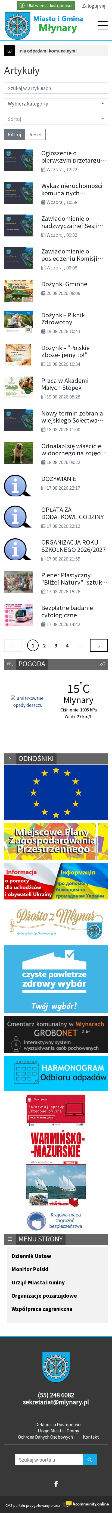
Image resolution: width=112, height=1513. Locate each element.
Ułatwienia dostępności (49, 5)
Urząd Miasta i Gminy (38, 1282)
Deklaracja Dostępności (58, 1424)
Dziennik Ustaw (31, 1256)
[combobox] (56, 119)
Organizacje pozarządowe (44, 1296)
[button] (103, 664)
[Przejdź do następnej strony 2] (99, 645)
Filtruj (14, 134)
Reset (35, 134)
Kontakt (91, 1437)
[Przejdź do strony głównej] (45, 25)
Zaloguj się (93, 5)
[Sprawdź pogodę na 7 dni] (28, 702)
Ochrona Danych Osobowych (45, 1437)
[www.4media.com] (84, 1504)
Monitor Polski (30, 1269)
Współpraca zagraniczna (41, 1309)
